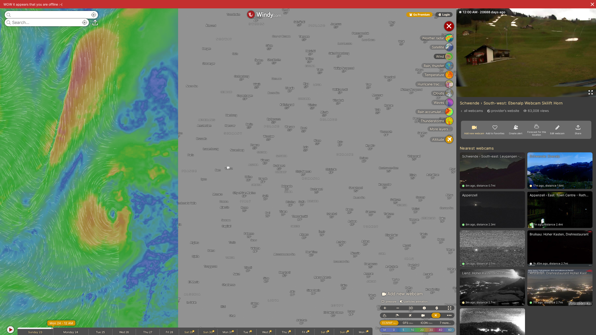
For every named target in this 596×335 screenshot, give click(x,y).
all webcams (473, 111)
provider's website (505, 111)
